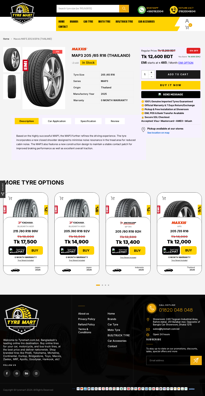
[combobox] (87, 8)
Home (61, 21)
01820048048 (188, 11)
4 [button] (108, 285)
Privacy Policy (86, 319)
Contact (63, 26)
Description (27, 121)
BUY (35, 250)
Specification (88, 121)
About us (83, 313)
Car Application (57, 121)
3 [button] (105, 285)
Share (3, 187)
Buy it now (171, 85)
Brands (74, 21)
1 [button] (98, 285)
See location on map (158, 132)
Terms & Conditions (84, 330)
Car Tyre (88, 21)
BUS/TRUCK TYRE (124, 21)
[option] (43, 78)
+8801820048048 (158, 11)
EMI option (185, 62)
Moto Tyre (104, 21)
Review (115, 121)
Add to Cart (178, 74)
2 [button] (102, 285)
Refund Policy (86, 324)
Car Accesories (146, 21)
